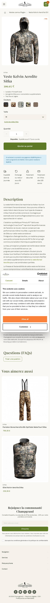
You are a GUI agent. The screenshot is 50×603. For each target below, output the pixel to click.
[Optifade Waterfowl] (13, 104)
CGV (39, 596)
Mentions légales (31, 596)
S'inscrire (25, 529)
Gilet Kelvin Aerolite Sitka (13, 487)
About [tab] (41, 281)
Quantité (7, 129)
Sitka (6, 72)
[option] (25, 41)
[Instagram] (25, 592)
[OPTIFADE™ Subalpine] (28, 104)
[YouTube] (20, 592)
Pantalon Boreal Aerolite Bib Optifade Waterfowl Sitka (25, 427)
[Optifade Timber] (6, 104)
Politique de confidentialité (25, 598)
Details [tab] (25, 281)
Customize (23, 327)
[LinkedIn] (30, 592)
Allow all (25, 319)
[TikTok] (34, 592)
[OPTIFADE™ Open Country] (20, 104)
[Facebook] (16, 592)
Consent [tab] (8, 281)
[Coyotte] (35, 104)
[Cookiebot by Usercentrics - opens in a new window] (37, 274)
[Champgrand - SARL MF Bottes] (25, 4)
